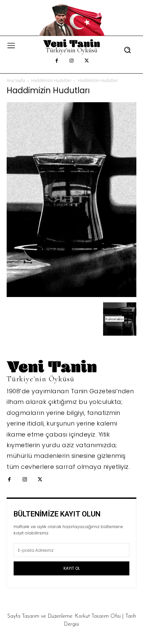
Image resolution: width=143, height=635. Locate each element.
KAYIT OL (72, 568)
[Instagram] (71, 61)
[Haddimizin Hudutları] (71, 295)
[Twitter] (86, 61)
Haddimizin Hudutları (51, 80)
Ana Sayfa (16, 80)
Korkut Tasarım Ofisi (98, 616)
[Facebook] (57, 61)
